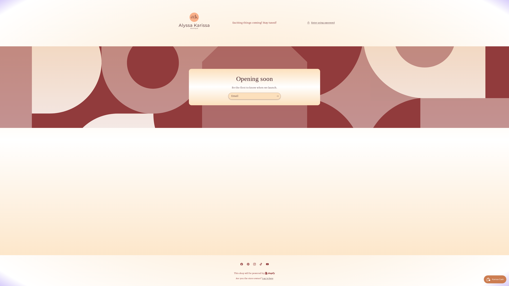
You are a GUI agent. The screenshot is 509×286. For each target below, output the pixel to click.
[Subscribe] (277, 96)
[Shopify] (270, 273)
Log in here (267, 278)
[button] (321, 23)
